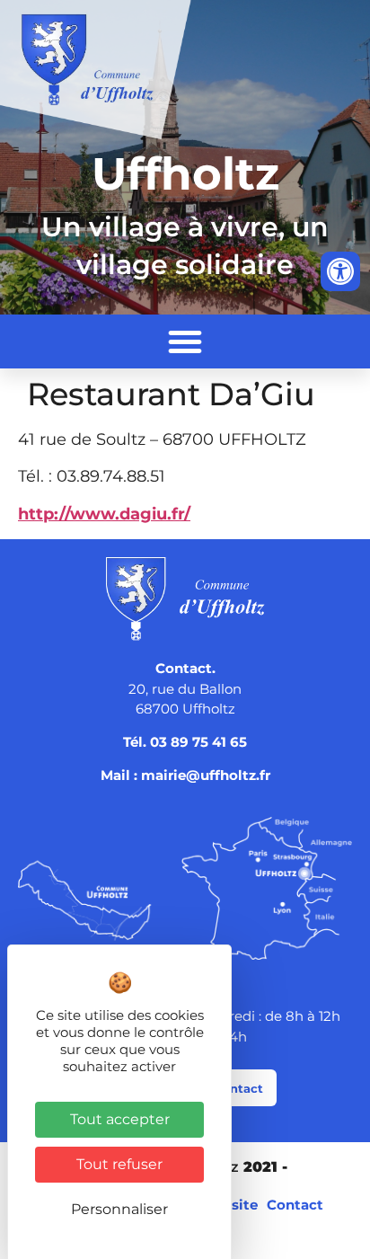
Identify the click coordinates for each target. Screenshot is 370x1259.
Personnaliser (119, 1209)
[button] (185, 341)
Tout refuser (119, 1164)
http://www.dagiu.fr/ (104, 514)
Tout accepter (120, 1119)
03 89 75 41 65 (198, 741)
